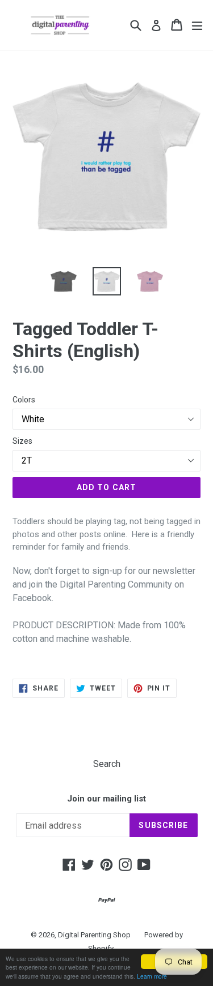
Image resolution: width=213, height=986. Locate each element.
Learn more (152, 976)
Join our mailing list (106, 799)
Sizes (22, 440)
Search (106, 763)
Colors (23, 399)
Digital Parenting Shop (94, 935)
